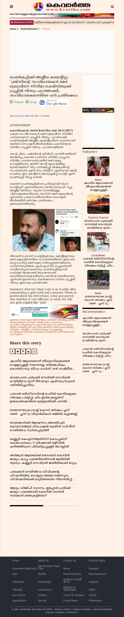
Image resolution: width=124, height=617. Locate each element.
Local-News (45, 589)
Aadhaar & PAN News (72, 581)
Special (42, 600)
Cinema (46, 29)
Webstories (95, 600)
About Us (43, 560)
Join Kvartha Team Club (49, 567)
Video (92, 589)
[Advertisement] (62, 51)
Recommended (92, 311)
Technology (44, 582)
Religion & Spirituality (70, 588)
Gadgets (93, 582)
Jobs (15, 574)
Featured (88, 151)
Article (93, 595)
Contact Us (69, 560)
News (66, 568)
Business (94, 568)
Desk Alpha (20, 116)
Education (18, 582)
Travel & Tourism (73, 595)
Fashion (42, 595)
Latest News (70, 600)
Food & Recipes (72, 574)
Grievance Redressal (24, 568)
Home (13, 29)
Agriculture (19, 600)
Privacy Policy (97, 560)
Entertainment (29, 29)
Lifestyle (18, 589)
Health (42, 574)
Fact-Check (19, 595)
